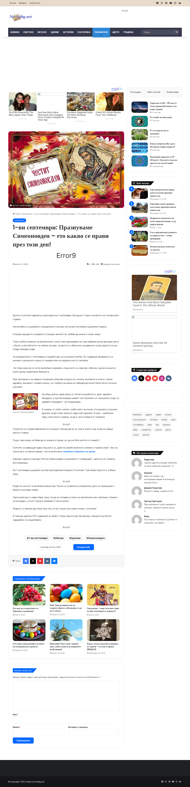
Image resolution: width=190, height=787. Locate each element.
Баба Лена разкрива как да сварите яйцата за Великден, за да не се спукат (66, 608)
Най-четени (153, 92)
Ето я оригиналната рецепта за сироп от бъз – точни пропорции (163, 235)
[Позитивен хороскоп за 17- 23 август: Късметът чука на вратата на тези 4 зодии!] (140, 161)
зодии (158, 414)
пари (150, 425)
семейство (146, 430)
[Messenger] (54, 561)
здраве (55, 32)
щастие (146, 435)
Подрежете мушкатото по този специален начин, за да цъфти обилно (163, 221)
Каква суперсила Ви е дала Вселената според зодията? (162, 145)
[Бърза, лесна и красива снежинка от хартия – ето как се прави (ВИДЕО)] (103, 630)
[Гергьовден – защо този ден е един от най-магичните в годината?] (103, 594)
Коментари (173, 92)
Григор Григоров (153, 501)
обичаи (59, 538)
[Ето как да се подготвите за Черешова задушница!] (29, 594)
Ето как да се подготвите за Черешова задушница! (25, 610)
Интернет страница (78, 727)
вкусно (42, 32)
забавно (22, 3)
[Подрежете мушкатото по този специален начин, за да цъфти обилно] (140, 222)
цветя (115, 32)
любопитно (34, 3)
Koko (146, 516)
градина (128, 32)
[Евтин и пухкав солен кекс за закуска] (140, 250)
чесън (135, 435)
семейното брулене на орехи (79, 451)
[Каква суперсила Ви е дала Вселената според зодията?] (140, 147)
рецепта (166, 425)
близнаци (137, 414)
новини (14, 32)
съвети (158, 430)
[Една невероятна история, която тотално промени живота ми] (140, 193)
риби (135, 430)
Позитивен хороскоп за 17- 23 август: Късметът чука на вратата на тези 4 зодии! (163, 160)
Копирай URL (83, 547)
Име (15, 714)
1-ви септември (38, 538)
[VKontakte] (47, 561)
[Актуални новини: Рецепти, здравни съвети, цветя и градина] (20, 17)
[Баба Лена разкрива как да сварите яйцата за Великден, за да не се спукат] (66, 593)
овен (173, 419)
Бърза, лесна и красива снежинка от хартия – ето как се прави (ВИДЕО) (102, 646)
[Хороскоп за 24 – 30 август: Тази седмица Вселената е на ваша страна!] (140, 107)
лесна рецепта (139, 419)
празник (76, 538)
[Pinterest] (40, 561)
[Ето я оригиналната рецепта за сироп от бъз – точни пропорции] (140, 236)
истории (68, 32)
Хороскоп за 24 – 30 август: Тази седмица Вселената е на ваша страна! (163, 106)
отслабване (138, 425)
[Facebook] (26, 561)
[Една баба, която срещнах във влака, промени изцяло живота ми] (140, 207)
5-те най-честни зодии (161, 117)
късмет (168, 414)
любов (164, 419)
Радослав (149, 459)
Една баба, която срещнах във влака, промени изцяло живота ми (163, 207)
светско (28, 32)
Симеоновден (96, 538)
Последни (135, 92)
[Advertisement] (95, 62)
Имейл (17, 727)
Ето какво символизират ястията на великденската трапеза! (28, 645)
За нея (13, 3)
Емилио (148, 473)
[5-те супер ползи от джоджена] (140, 134)
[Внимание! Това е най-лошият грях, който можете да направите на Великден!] (66, 630)
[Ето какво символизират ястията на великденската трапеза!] (29, 630)
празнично (101, 32)
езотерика (84, 32)
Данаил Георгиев (153, 488)
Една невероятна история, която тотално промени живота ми (162, 192)
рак (157, 425)
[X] (33, 561)
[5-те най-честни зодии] (140, 121)
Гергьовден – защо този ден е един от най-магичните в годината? (103, 610)
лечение (153, 419)
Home (18, 214)
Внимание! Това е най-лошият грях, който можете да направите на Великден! (65, 646)
